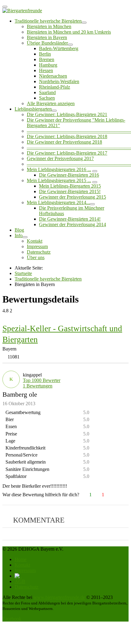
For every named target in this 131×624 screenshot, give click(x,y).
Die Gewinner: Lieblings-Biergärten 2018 (67, 136)
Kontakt (34, 241)
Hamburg (48, 65)
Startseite (23, 273)
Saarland (47, 92)
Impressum (37, 246)
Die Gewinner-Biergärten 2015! (70, 191)
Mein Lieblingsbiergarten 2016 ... (59, 169)
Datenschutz (39, 252)
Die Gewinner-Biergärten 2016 (69, 175)
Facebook (11, 618)
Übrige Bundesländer (47, 43)
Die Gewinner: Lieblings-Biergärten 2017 (67, 153)
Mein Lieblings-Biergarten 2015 (70, 186)
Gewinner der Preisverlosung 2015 (72, 197)
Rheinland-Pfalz (54, 87)
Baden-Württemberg (58, 48)
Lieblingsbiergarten (33, 109)
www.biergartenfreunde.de (59, 597)
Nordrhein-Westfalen (59, 81)
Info (19, 235)
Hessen (46, 70)
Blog (19, 230)
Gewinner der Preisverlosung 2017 (60, 158)
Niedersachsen (53, 76)
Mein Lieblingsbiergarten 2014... (58, 202)
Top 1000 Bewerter (41, 380)
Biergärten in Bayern (47, 37)
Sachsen (47, 98)
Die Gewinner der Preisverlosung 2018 (64, 142)
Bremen (46, 59)
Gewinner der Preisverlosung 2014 (72, 224)
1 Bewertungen (37, 385)
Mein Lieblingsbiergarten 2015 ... (59, 180)
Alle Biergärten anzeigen (51, 103)
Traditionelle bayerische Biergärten (48, 21)
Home (21, 559)
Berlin (45, 54)
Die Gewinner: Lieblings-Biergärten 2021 (67, 114)
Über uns (35, 257)
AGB (20, 581)
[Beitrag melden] (126, 494)
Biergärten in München (49, 26)
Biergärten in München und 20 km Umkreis (69, 32)
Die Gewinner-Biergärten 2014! (70, 219)
